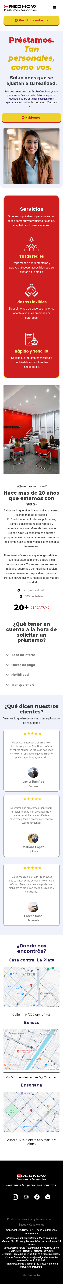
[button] (54, 8)
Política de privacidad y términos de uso (31, 1219)
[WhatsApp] (47, 1197)
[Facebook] (36, 1197)
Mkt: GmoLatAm (32, 1275)
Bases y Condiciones (31, 1224)
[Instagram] (15, 1197)
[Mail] (26, 1197)
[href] (31, 987)
